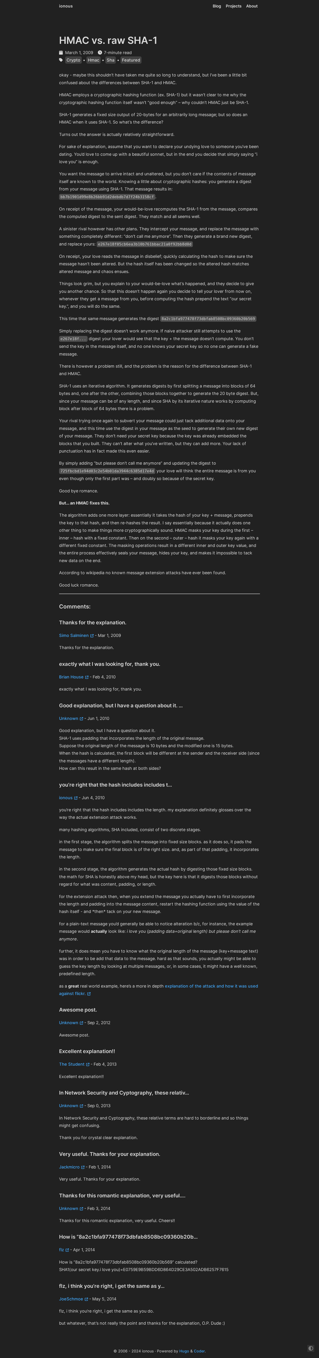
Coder (199, 1351)
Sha (110, 60)
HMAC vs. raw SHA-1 (108, 40)
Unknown (68, 718)
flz (61, 1249)
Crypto (73, 60)
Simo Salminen (74, 635)
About (252, 6)
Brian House (71, 676)
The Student (72, 1064)
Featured (131, 60)
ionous (66, 6)
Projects (233, 6)
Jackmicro (69, 1166)
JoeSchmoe (71, 1298)
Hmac (93, 60)
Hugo (184, 1351)
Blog (217, 6)
